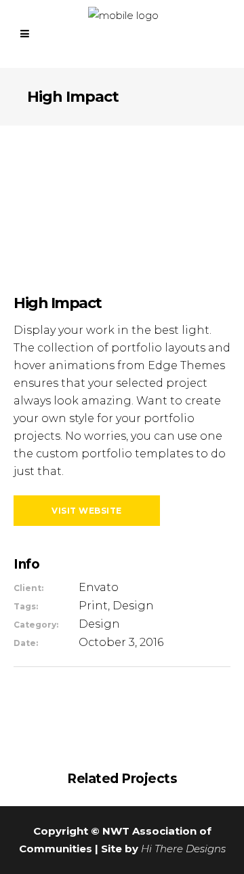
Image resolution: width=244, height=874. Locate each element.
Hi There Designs (183, 848)
